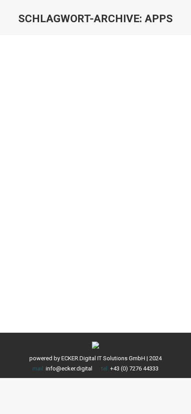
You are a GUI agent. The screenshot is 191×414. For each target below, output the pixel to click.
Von (107, 213)
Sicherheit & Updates (47, 213)
